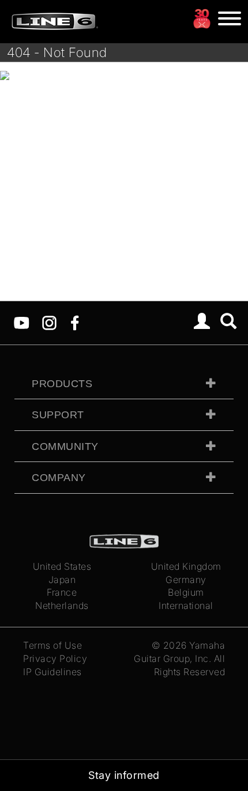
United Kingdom (186, 566)
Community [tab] (65, 446)
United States (62, 566)
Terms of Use (52, 645)
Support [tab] (58, 415)
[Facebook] (74, 322)
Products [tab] (62, 383)
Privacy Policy (55, 658)
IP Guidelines (52, 672)
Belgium (186, 592)
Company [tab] (59, 477)
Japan (62, 579)
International (186, 605)
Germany (186, 579)
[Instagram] (49, 322)
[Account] (202, 322)
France (62, 592)
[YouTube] (21, 322)
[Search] (228, 322)
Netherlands (62, 605)
